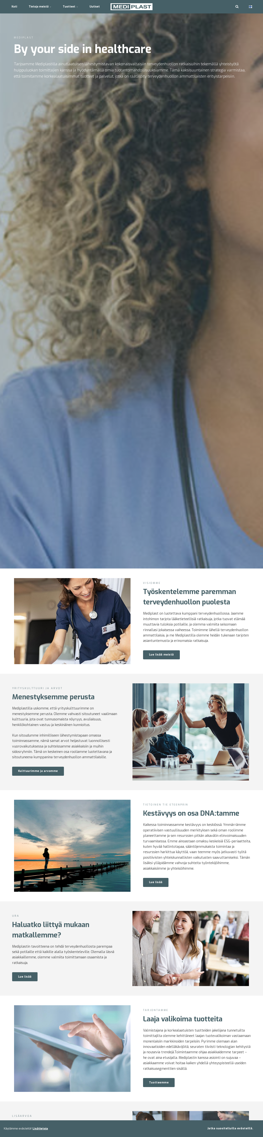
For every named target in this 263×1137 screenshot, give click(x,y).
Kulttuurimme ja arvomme (38, 771)
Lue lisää (155, 882)
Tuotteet (69, 6)
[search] (237, 6)
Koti (14, 6)
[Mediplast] (132, 6)
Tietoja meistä (39, 6)
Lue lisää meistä (161, 654)
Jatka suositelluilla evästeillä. (230, 1128)
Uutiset (95, 6)
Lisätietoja (40, 1128)
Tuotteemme (159, 1082)
